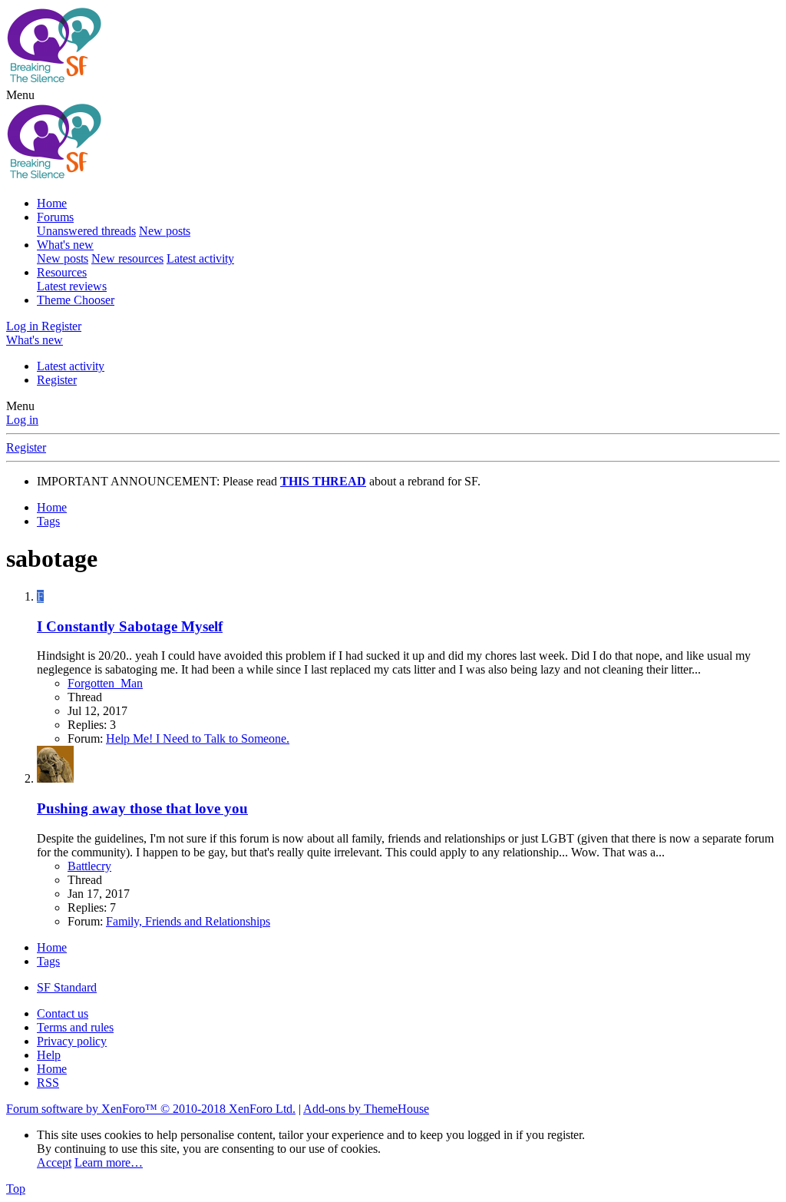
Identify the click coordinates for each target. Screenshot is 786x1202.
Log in (22, 419)
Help (49, 1054)
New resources (127, 258)
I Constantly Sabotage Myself (130, 626)
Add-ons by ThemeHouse (366, 1108)
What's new (65, 244)
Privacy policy (72, 1041)
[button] (20, 94)
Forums (55, 217)
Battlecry (89, 866)
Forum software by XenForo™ (151, 1108)
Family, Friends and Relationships (188, 921)
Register (57, 379)
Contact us (62, 1013)
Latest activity (200, 258)
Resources (62, 272)
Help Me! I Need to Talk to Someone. (197, 738)
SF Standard (67, 987)
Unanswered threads (86, 230)
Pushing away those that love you (142, 808)
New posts (164, 230)
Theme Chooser (75, 299)
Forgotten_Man (105, 683)
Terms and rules (75, 1027)
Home (52, 203)
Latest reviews (72, 286)
